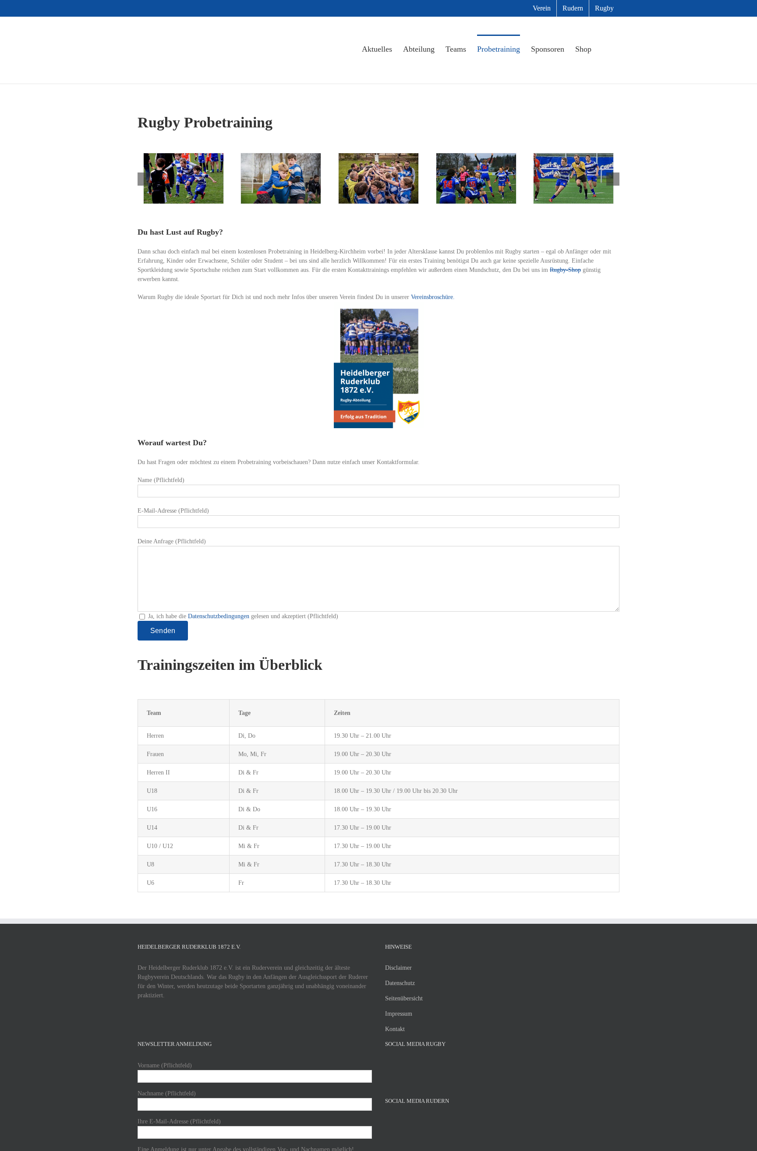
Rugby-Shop (565, 270)
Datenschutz (400, 983)
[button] (605, 48)
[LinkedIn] (423, 1065)
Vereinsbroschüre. (433, 297)
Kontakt (395, 1029)
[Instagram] (411, 1065)
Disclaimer (398, 967)
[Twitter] (399, 1065)
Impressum (398, 1013)
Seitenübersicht (404, 998)
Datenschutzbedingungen (218, 616)
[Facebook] (387, 1065)
